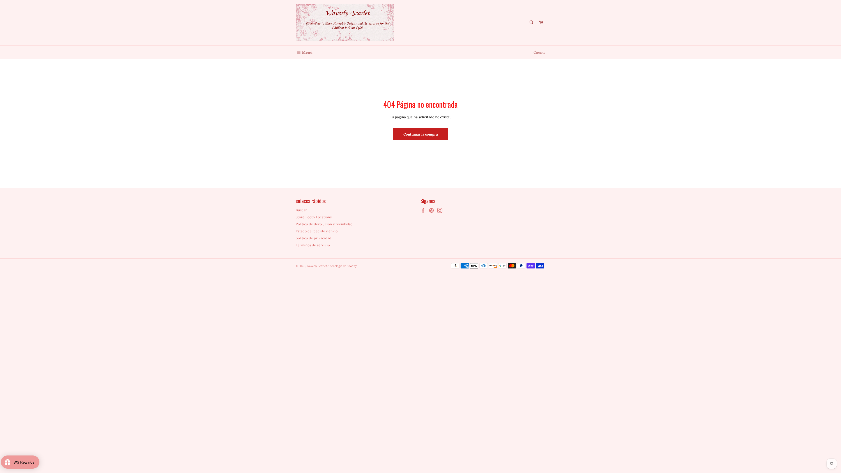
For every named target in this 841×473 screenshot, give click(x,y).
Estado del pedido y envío (316, 231)
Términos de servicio (313, 245)
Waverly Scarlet (316, 266)
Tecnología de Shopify (342, 266)
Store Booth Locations (314, 217)
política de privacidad (313, 238)
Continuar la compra (420, 134)
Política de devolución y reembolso (324, 224)
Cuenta (539, 52)
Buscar (301, 210)
